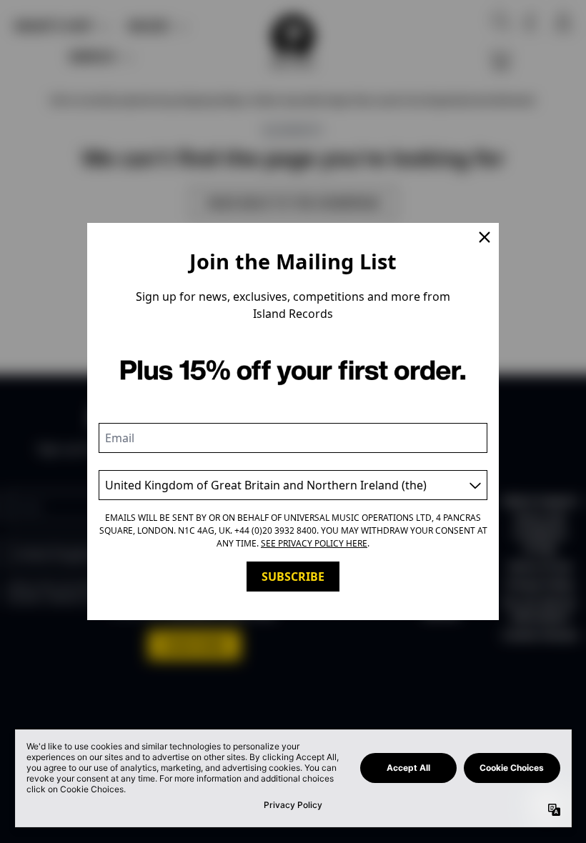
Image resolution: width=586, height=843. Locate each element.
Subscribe (293, 576)
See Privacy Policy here (314, 543)
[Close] (484, 237)
